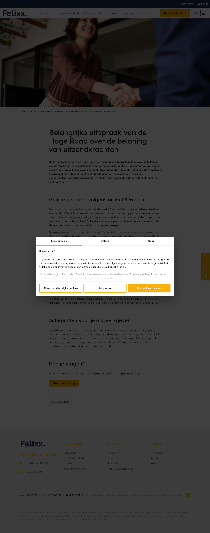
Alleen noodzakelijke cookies (61, 288)
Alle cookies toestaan (149, 288)
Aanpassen (105, 288)
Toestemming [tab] (59, 240)
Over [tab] (151, 240)
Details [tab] (105, 240)
